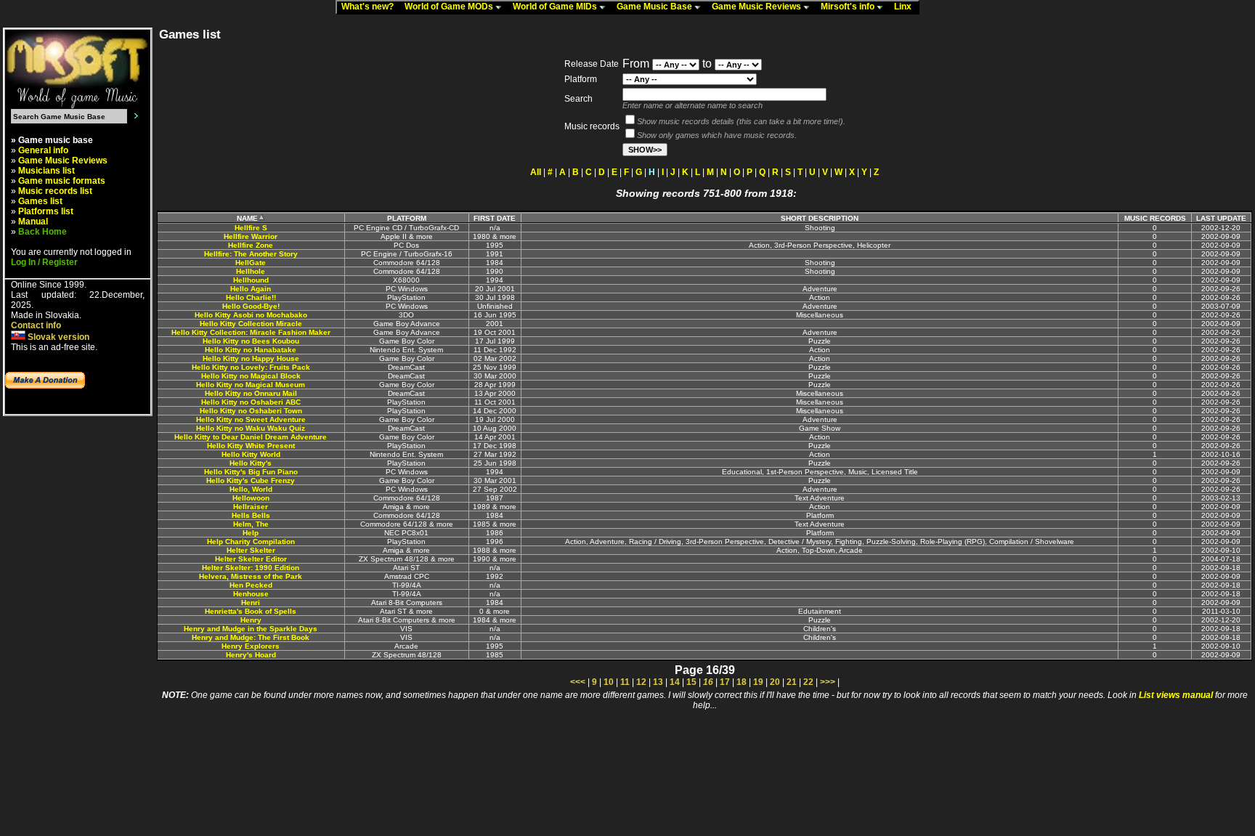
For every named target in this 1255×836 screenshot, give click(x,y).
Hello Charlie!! (251, 297)
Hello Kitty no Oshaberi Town (251, 411)
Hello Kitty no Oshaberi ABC (251, 402)
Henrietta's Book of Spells (250, 611)
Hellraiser (250, 507)
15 (691, 682)
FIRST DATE (495, 218)
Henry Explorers (251, 646)
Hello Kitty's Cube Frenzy (250, 480)
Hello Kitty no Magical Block (251, 376)
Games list (40, 201)
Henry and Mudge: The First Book (250, 637)
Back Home (42, 232)
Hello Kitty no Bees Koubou (251, 341)
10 (609, 682)
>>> (827, 682)
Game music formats (61, 181)
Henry (250, 620)
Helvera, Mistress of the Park (250, 576)
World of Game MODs (450, 6)
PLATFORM (406, 218)
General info (43, 150)
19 (758, 682)
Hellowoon (250, 498)
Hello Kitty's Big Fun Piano (251, 472)
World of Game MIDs (556, 6)
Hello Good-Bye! (251, 306)
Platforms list (45, 211)
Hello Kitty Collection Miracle (251, 324)
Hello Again (250, 289)
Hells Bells (251, 515)
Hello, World (251, 489)
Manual (33, 221)
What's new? (370, 6)
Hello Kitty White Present (251, 446)
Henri (250, 602)
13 (658, 682)
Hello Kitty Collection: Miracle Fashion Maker (250, 332)
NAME (247, 218)
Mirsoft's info (849, 6)
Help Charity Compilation (251, 541)
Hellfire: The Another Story (251, 254)
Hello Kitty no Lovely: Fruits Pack (251, 367)
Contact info (36, 325)
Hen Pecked (251, 585)
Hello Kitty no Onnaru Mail (251, 393)
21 (792, 682)
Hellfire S (251, 228)
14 (675, 682)
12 (641, 682)
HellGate (250, 263)
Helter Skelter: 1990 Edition (250, 568)
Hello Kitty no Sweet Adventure (251, 419)
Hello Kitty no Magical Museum (250, 385)
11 (625, 682)
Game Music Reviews (757, 6)
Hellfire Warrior (250, 236)
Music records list (55, 191)
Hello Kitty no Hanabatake (250, 350)
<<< (577, 682)
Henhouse (251, 594)
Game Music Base (655, 6)
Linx (906, 6)
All (535, 172)
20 (775, 682)
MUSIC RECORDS (1155, 218)
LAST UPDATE (1221, 218)
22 (808, 682)
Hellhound (251, 280)
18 (741, 682)
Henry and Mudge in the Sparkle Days (250, 629)
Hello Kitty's (251, 463)
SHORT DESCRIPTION (819, 218)
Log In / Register (44, 262)
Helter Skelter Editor (251, 559)
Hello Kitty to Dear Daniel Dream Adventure (250, 437)
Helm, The (251, 524)
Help (251, 533)
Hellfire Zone (250, 245)
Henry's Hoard (251, 655)
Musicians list (46, 171)
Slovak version (57, 337)
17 (725, 682)
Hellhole (250, 271)
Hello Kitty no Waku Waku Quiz (250, 428)
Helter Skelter (251, 550)
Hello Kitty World (251, 454)
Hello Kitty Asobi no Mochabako (251, 315)
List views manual (1176, 695)
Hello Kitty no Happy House (251, 358)
